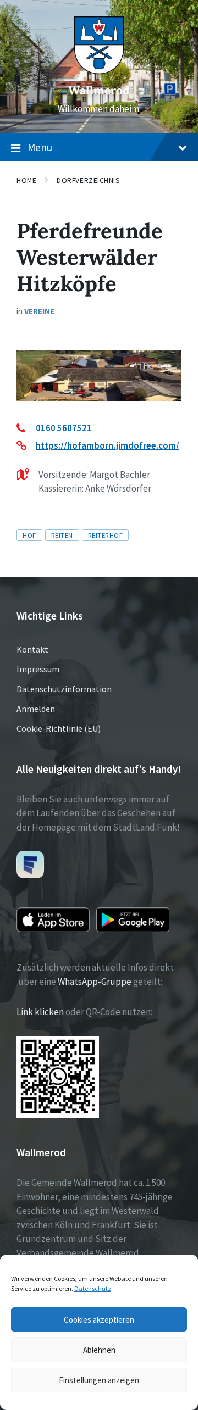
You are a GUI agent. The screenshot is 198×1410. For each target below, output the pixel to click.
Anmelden (35, 708)
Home (26, 180)
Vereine (39, 311)
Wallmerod (99, 90)
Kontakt (32, 649)
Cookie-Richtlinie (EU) (58, 728)
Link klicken (40, 1012)
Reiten (62, 535)
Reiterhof (105, 535)
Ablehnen (99, 1350)
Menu (40, 147)
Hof (29, 535)
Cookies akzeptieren (99, 1319)
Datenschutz (92, 1288)
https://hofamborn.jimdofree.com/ (107, 445)
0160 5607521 (64, 428)
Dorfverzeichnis (88, 180)
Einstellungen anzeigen (99, 1380)
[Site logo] (99, 71)
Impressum (37, 669)
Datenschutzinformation (64, 688)
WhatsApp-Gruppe (94, 982)
